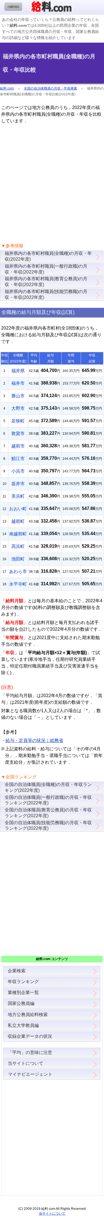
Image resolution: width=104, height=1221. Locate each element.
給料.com (7, 88)
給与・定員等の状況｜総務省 (34, 740)
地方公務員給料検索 (28, 1014)
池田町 (18, 559)
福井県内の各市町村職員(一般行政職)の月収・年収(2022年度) (46, 269)
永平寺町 (18, 584)
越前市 (18, 446)
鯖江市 (18, 458)
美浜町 (18, 496)
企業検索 (17, 970)
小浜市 (18, 471)
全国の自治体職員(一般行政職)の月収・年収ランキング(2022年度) (48, 800)
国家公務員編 (21, 1003)
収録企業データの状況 (30, 1036)
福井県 (18, 370)
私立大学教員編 (23, 1025)
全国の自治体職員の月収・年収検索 (50, 88)
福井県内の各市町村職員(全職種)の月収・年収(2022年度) (48, 256)
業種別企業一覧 (23, 992)
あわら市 (18, 571)
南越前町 (18, 533)
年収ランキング (23, 981)
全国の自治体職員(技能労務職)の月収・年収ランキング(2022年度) (48, 825)
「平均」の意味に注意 (30, 1052)
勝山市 (18, 395)
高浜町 (18, 546)
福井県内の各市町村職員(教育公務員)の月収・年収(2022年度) (46, 281)
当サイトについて (25, 1063)
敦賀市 (18, 433)
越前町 (18, 521)
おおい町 (18, 508)
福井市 (18, 383)
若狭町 (18, 421)
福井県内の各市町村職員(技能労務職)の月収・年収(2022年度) (46, 294)
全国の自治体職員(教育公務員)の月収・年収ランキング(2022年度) (48, 812)
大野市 (18, 408)
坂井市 (18, 483)
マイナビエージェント (30, 1074)
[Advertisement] (52, 183)
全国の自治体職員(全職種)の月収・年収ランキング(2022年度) (48, 787)
